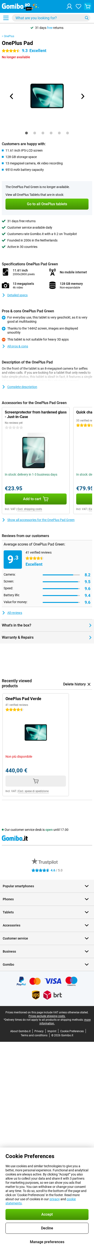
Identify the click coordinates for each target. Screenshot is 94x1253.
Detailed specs (17, 295)
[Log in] (69, 6)
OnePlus (9, 36)
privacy (55, 1199)
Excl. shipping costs (30, 509)
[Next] (82, 96)
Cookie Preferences (72, 1031)
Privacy (39, 1031)
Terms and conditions (34, 1035)
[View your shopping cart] (87, 6)
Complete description (22, 387)
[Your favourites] (78, 6)
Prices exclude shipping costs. (47, 1016)
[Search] (86, 18)
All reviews (14, 613)
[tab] (26, 133)
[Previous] (11, 96)
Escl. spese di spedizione (33, 791)
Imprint (51, 1031)
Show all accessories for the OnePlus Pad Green (41, 520)
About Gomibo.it (20, 1031)
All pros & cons (17, 346)
